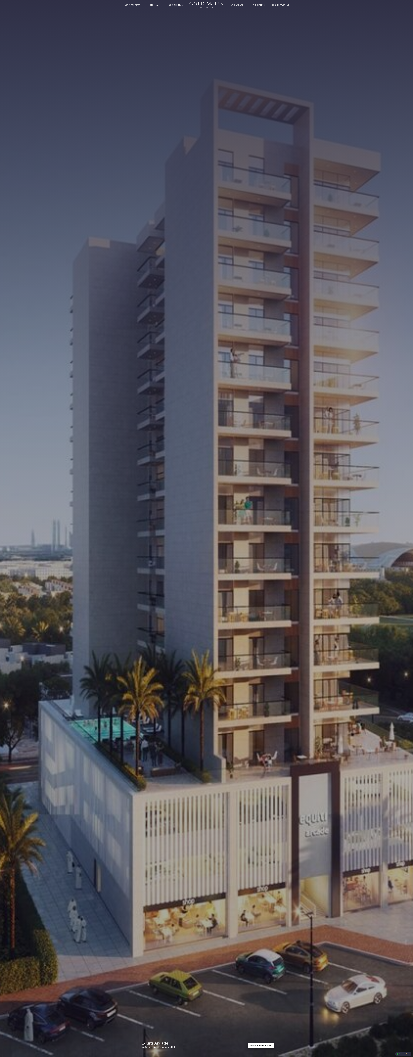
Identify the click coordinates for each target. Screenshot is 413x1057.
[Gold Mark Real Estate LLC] (206, 5)
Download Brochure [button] (261, 1046)
